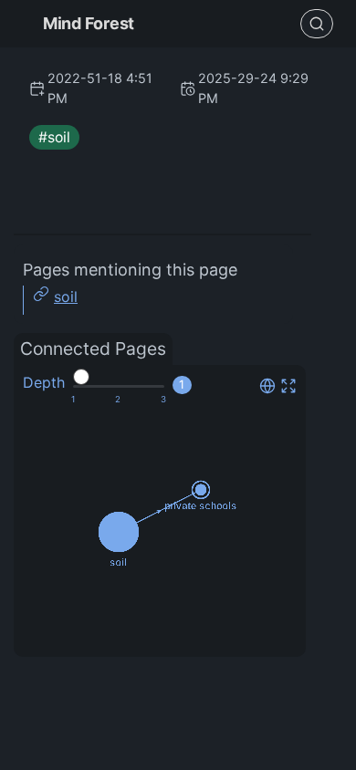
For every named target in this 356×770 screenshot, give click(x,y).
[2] (117, 399)
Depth (44, 382)
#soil (54, 137)
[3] (163, 399)
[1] (73, 399)
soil (66, 296)
